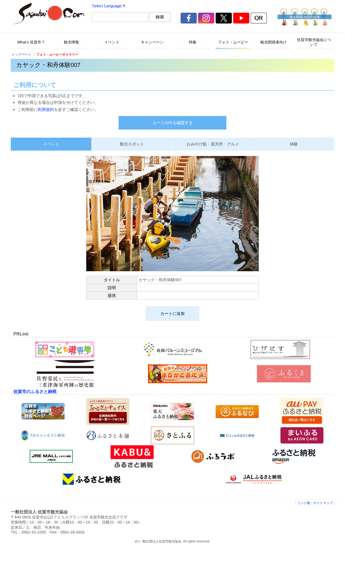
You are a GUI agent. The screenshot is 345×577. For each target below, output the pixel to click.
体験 (294, 144)
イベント (51, 144)
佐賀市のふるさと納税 (35, 391)
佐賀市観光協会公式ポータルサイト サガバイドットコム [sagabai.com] (48, 13)
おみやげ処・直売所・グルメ (213, 144)
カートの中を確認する (172, 122)
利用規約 (46, 109)
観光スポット (132, 144)
